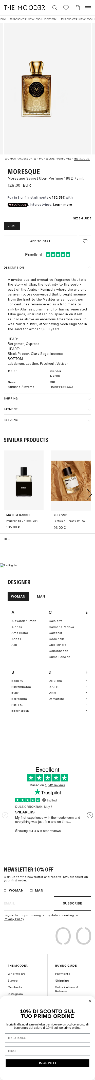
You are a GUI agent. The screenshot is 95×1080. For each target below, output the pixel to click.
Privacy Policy (14, 919)
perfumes (64, 158)
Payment (11, 409)
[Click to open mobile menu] (88, 7)
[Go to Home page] (24, 7)
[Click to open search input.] (55, 8)
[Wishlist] (66, 8)
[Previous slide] (6, 494)
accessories (27, 158)
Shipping (11, 398)
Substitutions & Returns (66, 989)
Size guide (82, 218)
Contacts (15, 987)
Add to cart (40, 241)
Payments (62, 974)
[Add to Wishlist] (85, 241)
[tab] (6, 539)
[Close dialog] (90, 1001)
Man (41, 596)
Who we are (17, 974)
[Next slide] (89, 494)
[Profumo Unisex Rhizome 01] (71, 480)
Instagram (15, 994)
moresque (47, 158)
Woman (10, 158)
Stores (12, 980)
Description (14, 267)
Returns (11, 420)
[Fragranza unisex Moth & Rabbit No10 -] (24, 480)
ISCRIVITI (47, 1063)
